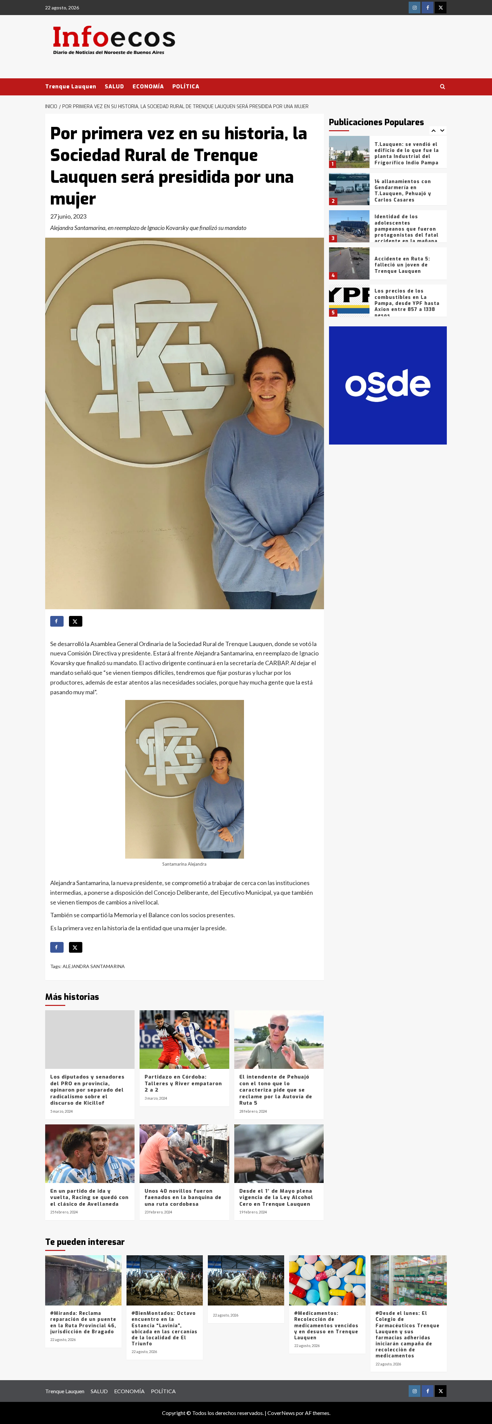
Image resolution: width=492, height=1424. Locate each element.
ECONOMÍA (148, 86)
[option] (388, 154)
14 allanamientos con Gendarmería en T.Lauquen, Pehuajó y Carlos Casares (403, 190)
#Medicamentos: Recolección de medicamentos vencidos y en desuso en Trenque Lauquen (326, 1325)
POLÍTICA (185, 86)
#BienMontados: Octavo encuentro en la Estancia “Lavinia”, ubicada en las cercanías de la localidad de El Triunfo (164, 1328)
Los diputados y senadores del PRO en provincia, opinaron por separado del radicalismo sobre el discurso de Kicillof (87, 1090)
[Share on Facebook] (57, 621)
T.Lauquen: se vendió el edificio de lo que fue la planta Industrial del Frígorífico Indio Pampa (407, 153)
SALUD (114, 86)
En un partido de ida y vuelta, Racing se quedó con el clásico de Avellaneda (89, 1197)
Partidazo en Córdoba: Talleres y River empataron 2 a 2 (183, 1083)
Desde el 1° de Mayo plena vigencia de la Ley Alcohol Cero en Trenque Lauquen (276, 1197)
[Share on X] (75, 621)
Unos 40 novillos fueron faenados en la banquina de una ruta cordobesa (183, 1197)
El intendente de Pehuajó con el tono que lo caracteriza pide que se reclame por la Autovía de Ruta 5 (275, 1090)
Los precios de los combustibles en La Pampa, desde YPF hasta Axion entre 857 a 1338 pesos (407, 303)
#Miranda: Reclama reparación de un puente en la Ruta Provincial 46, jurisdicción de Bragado (83, 1322)
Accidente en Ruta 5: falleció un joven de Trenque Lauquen (402, 265)
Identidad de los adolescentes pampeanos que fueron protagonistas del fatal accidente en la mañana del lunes (406, 232)
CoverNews (281, 1413)
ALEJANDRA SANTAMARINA (94, 966)
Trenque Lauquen (70, 86)
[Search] (442, 87)
